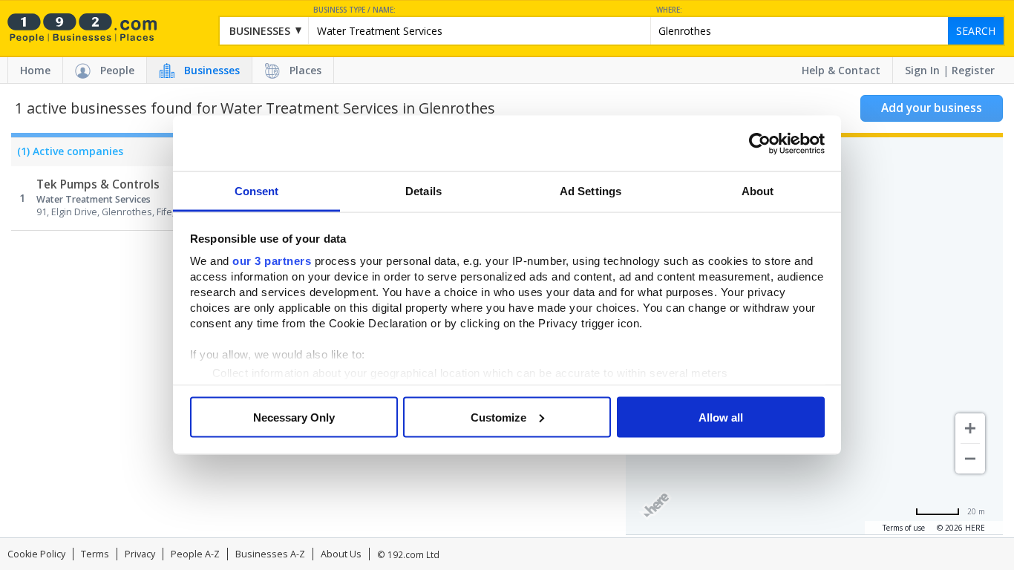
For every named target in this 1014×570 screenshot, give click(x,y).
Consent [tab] (257, 191)
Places (305, 70)
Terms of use (904, 527)
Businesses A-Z (270, 554)
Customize (498, 416)
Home (35, 70)
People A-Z (195, 554)
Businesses (212, 70)
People (117, 70)
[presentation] (67, 155)
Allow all (721, 416)
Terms (95, 554)
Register (973, 70)
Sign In (922, 70)
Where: (669, 10)
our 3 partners (271, 261)
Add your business (931, 108)
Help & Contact (841, 70)
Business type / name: (354, 10)
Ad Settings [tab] (590, 191)
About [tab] (758, 191)
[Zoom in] (970, 428)
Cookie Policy (36, 554)
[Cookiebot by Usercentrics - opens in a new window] (760, 143)
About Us (341, 554)
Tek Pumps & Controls (98, 184)
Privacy (140, 554)
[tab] (67, 155)
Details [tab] (423, 191)
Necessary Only (294, 416)
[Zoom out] (970, 459)
